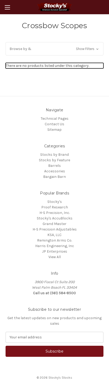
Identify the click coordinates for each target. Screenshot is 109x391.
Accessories (54, 171)
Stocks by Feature (54, 160)
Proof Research (54, 207)
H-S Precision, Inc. (54, 212)
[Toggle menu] (7, 7)
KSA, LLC (54, 235)
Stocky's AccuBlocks (54, 218)
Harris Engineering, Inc (54, 246)
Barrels (54, 165)
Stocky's (54, 201)
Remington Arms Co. (54, 240)
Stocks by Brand (54, 154)
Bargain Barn (54, 176)
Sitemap (54, 129)
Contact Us (54, 124)
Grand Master (54, 224)
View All (54, 257)
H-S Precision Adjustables (55, 229)
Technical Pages (55, 118)
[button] (54, 49)
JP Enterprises (54, 251)
